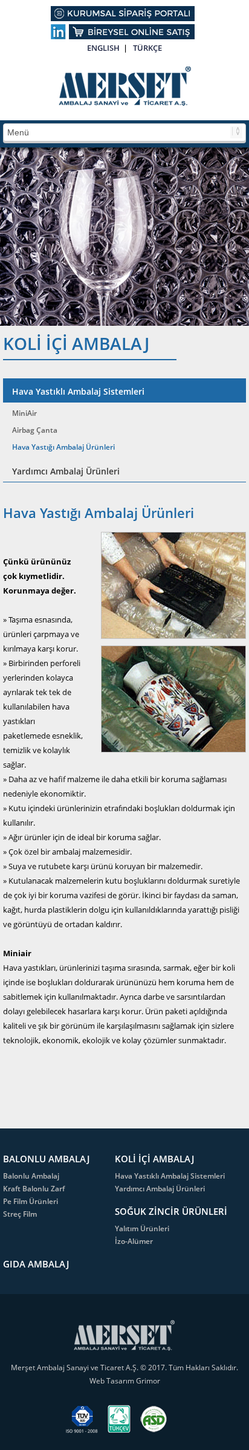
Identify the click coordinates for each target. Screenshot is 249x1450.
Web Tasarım (112, 1381)
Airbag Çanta (34, 430)
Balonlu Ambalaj (31, 1176)
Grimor (148, 1381)
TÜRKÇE (147, 47)
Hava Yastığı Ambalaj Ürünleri (63, 447)
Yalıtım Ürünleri (142, 1228)
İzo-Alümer (134, 1241)
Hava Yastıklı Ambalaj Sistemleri (78, 391)
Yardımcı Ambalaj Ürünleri (66, 471)
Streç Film (20, 1214)
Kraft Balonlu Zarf (34, 1188)
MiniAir (24, 413)
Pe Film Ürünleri (30, 1201)
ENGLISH (103, 47)
